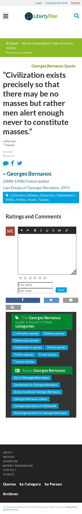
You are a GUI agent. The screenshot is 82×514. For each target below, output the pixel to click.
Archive (9, 456)
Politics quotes (23, 354)
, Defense (32, 195)
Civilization (17, 195)
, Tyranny (43, 199)
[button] (22, 230)
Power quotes (48, 354)
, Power (31, 199)
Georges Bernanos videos (30, 399)
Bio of (31, 377)
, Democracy (47, 195)
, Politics (20, 199)
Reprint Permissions (18, 465)
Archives (10, 494)
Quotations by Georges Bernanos (36, 384)
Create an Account (56, 2)
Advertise (10, 461)
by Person (53, 484)
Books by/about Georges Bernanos (37, 391)
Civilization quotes (26, 333)
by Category (30, 484)
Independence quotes (28, 347)
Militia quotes (56, 347)
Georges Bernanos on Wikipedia (35, 405)
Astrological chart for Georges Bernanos (40, 413)
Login (38, 2)
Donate (75, 2)
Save (61, 289)
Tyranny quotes (24, 361)
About (8, 452)
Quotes (9, 484)
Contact (10, 469)
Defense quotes (54, 333)
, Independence (65, 195)
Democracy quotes (26, 340)
